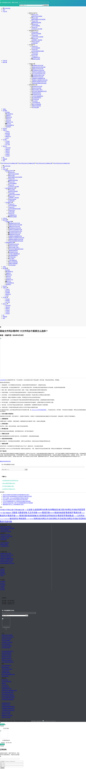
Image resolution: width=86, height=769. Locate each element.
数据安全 (17, 515)
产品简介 (7, 131)
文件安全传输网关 (4, 530)
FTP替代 (2, 510)
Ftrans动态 (8, 147)
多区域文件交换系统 (5, 534)
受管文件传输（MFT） (37, 89)
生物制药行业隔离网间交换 (38, 78)
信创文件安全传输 (36, 88)
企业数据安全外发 (6, 703)
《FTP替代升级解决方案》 (8, 486)
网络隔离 (22, 518)
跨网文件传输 (72, 518)
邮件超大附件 (5, 680)
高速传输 (8, 521)
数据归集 (23, 515)
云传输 (25, 509)
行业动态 (7, 152)
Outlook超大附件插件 (7, 646)
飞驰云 (4, 109)
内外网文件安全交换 (37, 86)
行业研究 (7, 154)
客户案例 (5, 110)
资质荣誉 (7, 143)
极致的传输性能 (5, 667)
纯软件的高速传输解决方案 (8, 674)
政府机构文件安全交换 (38, 76)
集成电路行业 (9, 114)
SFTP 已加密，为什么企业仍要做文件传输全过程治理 (15, 498)
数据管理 (62, 515)
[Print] (0, 327)
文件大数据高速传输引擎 (8, 662)
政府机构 (8, 127)
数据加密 (83, 512)
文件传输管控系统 (6, 647)
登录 (4, 160)
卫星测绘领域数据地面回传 (8, 706)
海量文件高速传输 (36, 106)
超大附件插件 (3, 539)
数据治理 (46, 515)
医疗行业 (8, 123)
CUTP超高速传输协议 (7, 669)
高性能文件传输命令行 (7, 660)
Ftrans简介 (3, 581)
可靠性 (1, 512)
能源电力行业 (9, 122)
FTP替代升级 (35, 99)
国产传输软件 (7, 513)
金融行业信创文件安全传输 (38, 67)
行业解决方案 (8, 221)
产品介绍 (5, 11)
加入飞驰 (7, 144)
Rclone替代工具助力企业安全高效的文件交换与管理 (15, 499)
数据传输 (52, 512)
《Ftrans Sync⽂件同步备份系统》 (39, 409)
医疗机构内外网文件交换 (38, 75)
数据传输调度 (59, 512)
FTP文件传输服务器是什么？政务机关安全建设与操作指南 (17, 501)
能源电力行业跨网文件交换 (6, 560)
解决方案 (5, 62)
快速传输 (40, 512)
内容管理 (81, 509)
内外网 (44, 509)
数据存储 (11, 515)
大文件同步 (2, 380)
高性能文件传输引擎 (6, 655)
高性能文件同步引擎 (6, 656)
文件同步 (80, 515)
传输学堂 (7, 151)
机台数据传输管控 (36, 97)
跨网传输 (37, 518)
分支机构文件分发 (36, 94)
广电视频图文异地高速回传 (8, 710)
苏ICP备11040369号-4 (36, 721)
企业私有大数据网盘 (6, 681)
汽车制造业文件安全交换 (38, 70)
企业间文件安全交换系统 (6, 536)
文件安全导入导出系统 (5, 531)
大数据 (14, 512)
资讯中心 (5, 146)
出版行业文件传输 (6, 717)
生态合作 (5, 128)
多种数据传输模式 (6, 672)
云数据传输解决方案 (6, 688)
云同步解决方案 (5, 687)
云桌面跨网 (37, 509)
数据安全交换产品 (9, 170)
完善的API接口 (5, 676)
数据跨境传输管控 (36, 93)
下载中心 (5, 130)
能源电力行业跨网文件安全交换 (40, 80)
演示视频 (7, 135)
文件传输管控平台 (4, 546)
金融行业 (8, 115)
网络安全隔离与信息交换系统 (7, 528)
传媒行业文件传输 (6, 713)
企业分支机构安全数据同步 (8, 696)
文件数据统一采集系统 (7, 642)
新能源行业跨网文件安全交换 (39, 81)
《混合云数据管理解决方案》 (9, 483)
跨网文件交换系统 (59, 518)
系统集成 (4, 683)
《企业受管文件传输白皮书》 (9, 489)
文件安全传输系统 (4, 543)
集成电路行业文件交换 (37, 65)
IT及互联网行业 (10, 125)
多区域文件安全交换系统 (8, 637)
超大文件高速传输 (36, 104)
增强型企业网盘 (36, 59)
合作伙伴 (2, 583)
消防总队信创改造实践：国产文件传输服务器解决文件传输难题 (18, 503)
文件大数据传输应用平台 (8, 651)
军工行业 (8, 120)
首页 (4, 10)
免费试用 (5, 159)
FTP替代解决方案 (19, 510)
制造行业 (8, 118)
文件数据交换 (6, 518)
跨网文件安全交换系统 (5, 526)
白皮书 (7, 138)
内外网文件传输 (70, 509)
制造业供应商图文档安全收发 (39, 83)
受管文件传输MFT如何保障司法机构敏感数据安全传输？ (16, 494)
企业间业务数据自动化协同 (8, 697)
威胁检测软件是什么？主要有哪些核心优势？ (13, 504)
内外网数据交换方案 (56, 509)
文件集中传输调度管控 (37, 96)
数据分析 (77, 512)
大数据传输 (22, 512)
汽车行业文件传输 (6, 712)
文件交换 (75, 515)
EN (3, 157)
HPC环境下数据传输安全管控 (39, 91)
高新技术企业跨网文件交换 (38, 72)
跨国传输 (31, 518)
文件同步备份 (35, 107)
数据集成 (70, 515)
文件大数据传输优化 (6, 665)
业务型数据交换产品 (10, 188)
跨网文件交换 (46, 518)
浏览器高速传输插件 (6, 653)
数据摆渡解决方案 (34, 515)
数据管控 (54, 515)
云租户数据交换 (36, 102)
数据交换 (46, 512)
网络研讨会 (8, 136)
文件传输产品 (8, 202)
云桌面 (29, 509)
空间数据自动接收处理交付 (8, 708)
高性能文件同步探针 (6, 658)
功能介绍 (7, 149)
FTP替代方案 (9, 510)
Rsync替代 (35, 101)
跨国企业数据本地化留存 (8, 694)
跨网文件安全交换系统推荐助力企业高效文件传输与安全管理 (17, 496)
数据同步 (3, 515)
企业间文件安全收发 (6, 638)
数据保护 (69, 512)
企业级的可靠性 (5, 671)
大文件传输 (32, 512)
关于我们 (5, 139)
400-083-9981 (7, 8)
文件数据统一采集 (4, 538)
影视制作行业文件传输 (7, 715)
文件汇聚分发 (5, 685)
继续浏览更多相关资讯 (5, 461)
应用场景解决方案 (9, 242)
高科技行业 (9, 117)
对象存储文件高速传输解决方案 (9, 690)
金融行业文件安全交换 (37, 68)
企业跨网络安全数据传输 (8, 699)
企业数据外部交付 (6, 705)
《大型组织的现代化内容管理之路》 (10, 480)
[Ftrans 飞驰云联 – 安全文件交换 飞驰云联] (35, 163)
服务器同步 (14, 518)
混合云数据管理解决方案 (8, 692)
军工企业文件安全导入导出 (38, 73)
